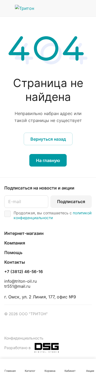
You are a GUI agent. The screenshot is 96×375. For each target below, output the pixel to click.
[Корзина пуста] (87, 8)
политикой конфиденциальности (52, 215)
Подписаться (71, 201)
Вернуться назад (48, 139)
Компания (14, 243)
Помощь (13, 252)
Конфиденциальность (23, 338)
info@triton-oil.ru (20, 281)
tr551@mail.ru (17, 286)
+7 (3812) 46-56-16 (23, 271)
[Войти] (77, 8)
